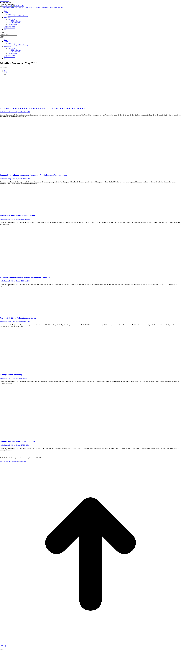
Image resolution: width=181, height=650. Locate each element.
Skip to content (4, 1)
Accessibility (22, 461)
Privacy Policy (13, 461)
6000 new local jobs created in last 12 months (17, 441)
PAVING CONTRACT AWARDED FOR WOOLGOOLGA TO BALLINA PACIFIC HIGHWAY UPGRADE (42, 108)
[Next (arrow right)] (2, 649)
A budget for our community (11, 374)
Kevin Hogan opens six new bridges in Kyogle (17, 215)
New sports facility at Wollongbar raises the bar (18, 318)
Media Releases (4, 112)
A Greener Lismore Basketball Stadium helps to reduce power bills (25, 277)
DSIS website (4, 461)
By (15, 112)
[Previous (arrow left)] (1, 649)
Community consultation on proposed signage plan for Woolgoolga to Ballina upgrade (33, 175)
